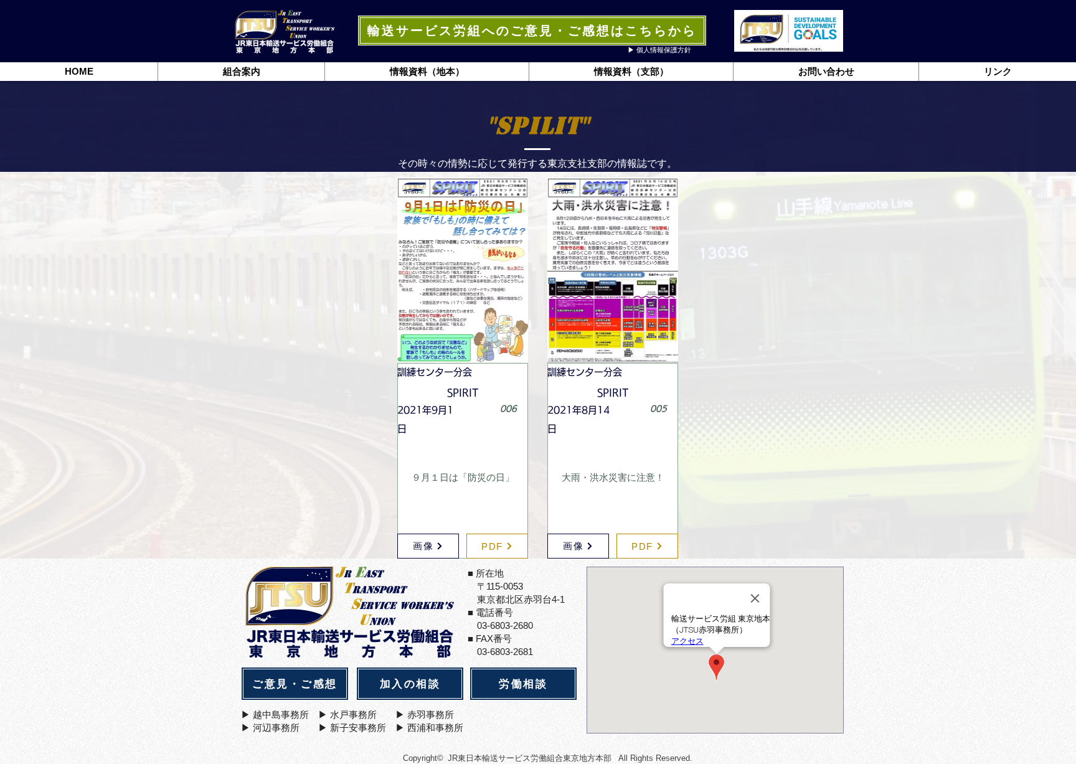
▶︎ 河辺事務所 (270, 727)
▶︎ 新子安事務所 (352, 727)
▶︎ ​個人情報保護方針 (659, 50)
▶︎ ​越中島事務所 (275, 714)
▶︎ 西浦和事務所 (429, 727)
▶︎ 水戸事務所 (347, 714)
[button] (426, 71)
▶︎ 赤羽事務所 (424, 714)
